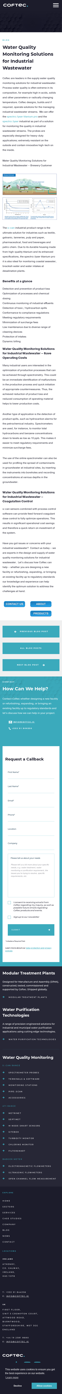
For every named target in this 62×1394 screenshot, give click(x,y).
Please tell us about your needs (25, 858)
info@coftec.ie (24, 722)
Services (9, 1213)
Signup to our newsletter (26, 917)
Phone (11, 815)
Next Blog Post (28, 665)
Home (6, 1201)
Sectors (8, 1207)
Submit (16, 930)
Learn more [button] (12, 1377)
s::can (11, 228)
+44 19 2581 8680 (17, 1338)
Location (12, 829)
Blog (6, 1230)
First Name (13, 772)
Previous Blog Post (34, 632)
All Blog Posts (31, 648)
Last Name (13, 787)
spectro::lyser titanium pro (22, 116)
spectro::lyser (11, 121)
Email (11, 801)
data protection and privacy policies (28, 949)
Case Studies (12, 1219)
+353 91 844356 (22, 728)
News (6, 1236)
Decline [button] (18, 1385)
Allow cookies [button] (44, 1385)
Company (12, 843)
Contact (9, 1242)
